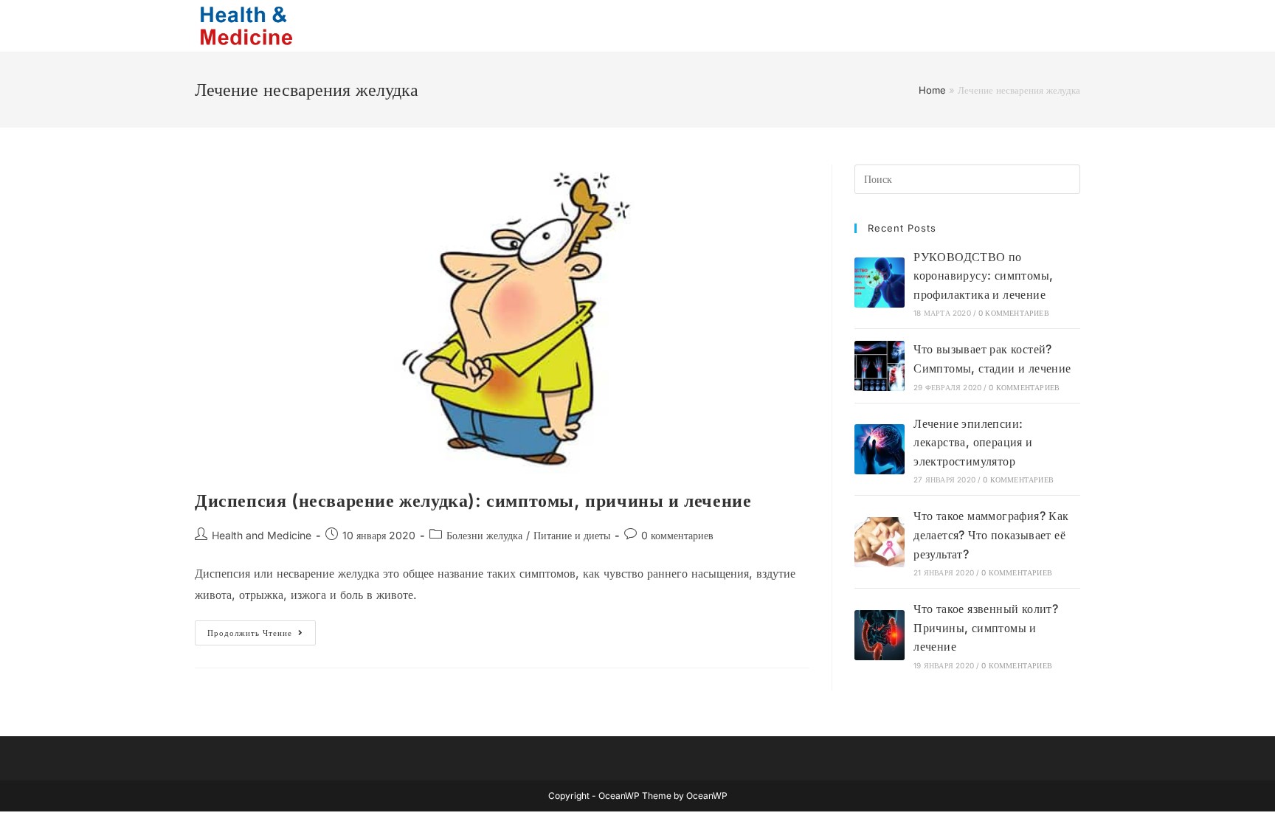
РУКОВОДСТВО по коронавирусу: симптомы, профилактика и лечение (983, 275)
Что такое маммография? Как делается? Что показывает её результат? (990, 534)
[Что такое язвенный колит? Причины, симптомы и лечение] (879, 635)
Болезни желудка (484, 535)
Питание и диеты (571, 535)
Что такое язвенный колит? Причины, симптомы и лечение (985, 627)
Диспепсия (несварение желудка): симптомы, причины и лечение (473, 500)
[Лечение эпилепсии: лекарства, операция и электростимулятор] (879, 449)
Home (932, 90)
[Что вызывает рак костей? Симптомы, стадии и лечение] (879, 366)
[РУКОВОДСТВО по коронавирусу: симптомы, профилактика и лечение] (879, 282)
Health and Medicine (261, 535)
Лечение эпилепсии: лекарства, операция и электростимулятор (972, 442)
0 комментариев (677, 535)
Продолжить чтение (261, 635)
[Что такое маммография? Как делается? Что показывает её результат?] (879, 542)
